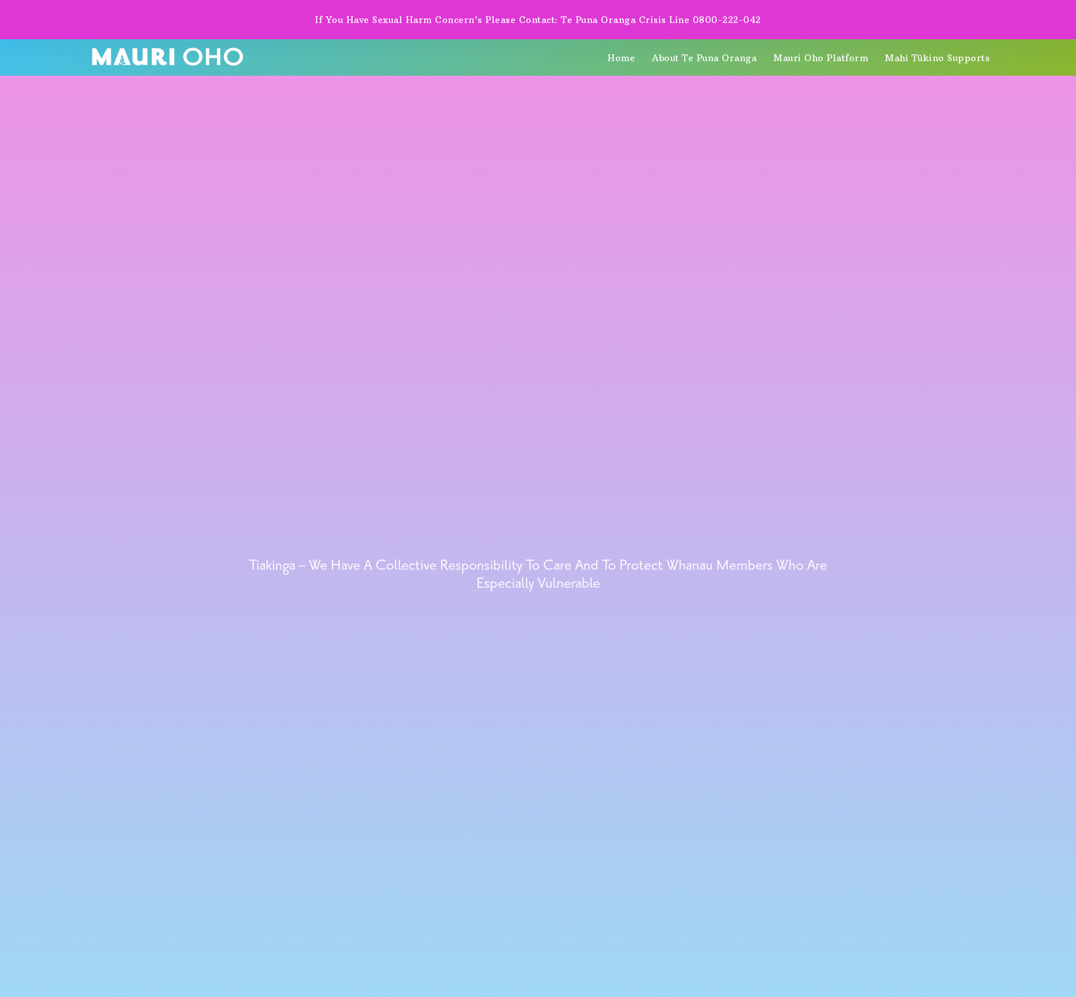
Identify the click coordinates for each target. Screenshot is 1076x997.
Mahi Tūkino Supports (937, 57)
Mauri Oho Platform (820, 57)
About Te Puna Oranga (704, 57)
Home (621, 57)
